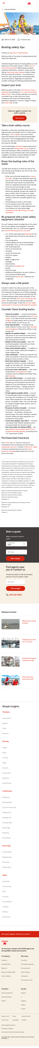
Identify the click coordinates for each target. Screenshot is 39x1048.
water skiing (19, 72)
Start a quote (15, 558)
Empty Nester (6, 838)
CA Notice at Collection (7, 1028)
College (4, 747)
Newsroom (4, 968)
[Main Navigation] (4, 3)
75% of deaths (15, 134)
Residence (5, 733)
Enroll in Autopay (25, 972)
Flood (4, 891)
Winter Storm (6, 917)
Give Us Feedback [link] (6, 976)
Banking (4, 723)
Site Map (24, 1020)
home (7, 443)
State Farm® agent (31, 447)
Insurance (5, 768)
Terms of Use (5, 1020)
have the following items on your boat (17, 230)
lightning (10, 320)
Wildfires (5, 912)
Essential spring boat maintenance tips (29, 659)
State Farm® (19, 53)
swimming (10, 72)
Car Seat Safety (7, 852)
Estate (4, 752)
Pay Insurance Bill (25, 968)
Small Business (6, 783)
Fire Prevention (7, 886)
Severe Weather (7, 901)
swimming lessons (21, 372)
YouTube (23, 1008)
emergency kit (19, 266)
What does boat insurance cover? (28, 678)
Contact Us (4, 960)
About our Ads (5, 1016)
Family (4, 728)
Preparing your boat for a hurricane (29, 641)
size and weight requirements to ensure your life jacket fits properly (19, 304)
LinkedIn (23, 1004)
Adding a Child (6, 812)
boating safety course (21, 148)
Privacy (14, 1016)
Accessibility (15, 1020)
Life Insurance (6, 773)
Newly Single (6, 828)
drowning (11, 376)
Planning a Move (7, 822)
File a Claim (24, 960)
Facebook (23, 993)
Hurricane (5, 896)
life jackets (28, 234)
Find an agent (15, 588)
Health (4, 763)
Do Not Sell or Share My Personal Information (13, 1032)
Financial (5, 758)
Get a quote (20, 118)
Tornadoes (5, 907)
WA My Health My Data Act (9, 1025)
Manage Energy (7, 857)
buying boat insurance (9, 447)
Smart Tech (5, 862)
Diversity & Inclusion (7, 997)
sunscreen (19, 276)
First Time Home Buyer (9, 807)
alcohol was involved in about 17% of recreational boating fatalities (20, 430)
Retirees (4, 1000)
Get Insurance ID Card (26, 980)
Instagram (23, 1000)
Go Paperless (24, 976)
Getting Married (7, 802)
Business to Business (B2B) (8, 972)
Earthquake (5, 881)
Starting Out (6, 797)
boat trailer (8, 103)
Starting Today (6, 867)
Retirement (5, 778)
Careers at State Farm (7, 993)
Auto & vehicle (6, 718)
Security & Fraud (26, 1016)
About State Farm (6, 964)
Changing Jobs (6, 817)
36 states (19, 146)
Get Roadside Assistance (27, 964)
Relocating (5, 833)
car (14, 443)
